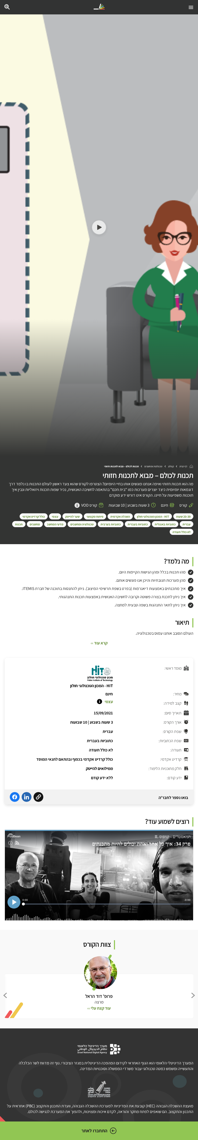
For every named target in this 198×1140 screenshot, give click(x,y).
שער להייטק (72, 516)
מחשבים (35, 524)
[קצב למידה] (99, 701)
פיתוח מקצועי (95, 516)
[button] (99, 228)
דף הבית (183, 466)
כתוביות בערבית (111, 524)
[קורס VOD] (77, 505)
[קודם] (192, 995)
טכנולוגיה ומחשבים (153, 466)
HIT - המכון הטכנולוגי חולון (153, 516)
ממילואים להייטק (99, 768)
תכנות (19, 524)
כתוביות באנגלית (165, 524)
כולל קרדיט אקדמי (33, 516)
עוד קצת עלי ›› (99, 1008)
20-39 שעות (183, 516)
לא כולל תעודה (181, 532)
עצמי (55, 516)
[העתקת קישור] (38, 797)
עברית (187, 524)
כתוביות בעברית (138, 524)
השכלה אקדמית (120, 516)
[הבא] (5, 995)
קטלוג (171, 466)
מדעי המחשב (55, 524)
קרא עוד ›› (99, 643)
